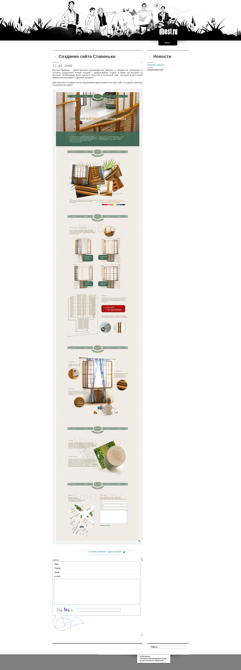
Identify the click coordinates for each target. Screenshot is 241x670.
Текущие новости (155, 65)
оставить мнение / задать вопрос (105, 551)
